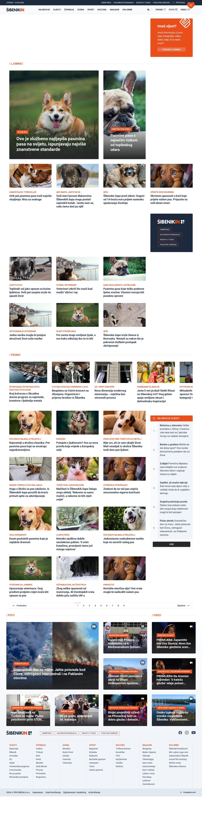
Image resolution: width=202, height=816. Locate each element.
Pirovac (39, 770)
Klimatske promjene (18, 777)
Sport (90, 9)
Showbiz (66, 748)
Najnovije (44, 9)
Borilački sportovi (97, 759)
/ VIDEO (156, 615)
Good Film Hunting (178, 759)
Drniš (38, 759)
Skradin (39, 763)
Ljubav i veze (148, 773)
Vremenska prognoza (19, 766)
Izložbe (119, 763)
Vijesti (57, 9)
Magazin (114, 9)
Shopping (146, 748)
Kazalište (120, 752)
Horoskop (146, 777)
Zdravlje (146, 756)
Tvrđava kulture (123, 748)
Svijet (12, 763)
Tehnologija (148, 759)
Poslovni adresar (168, 245)
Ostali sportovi (96, 770)
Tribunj (39, 752)
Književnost (121, 759)
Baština (119, 766)
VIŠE (171, 544)
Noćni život (68, 752)
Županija (69, 9)
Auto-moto (147, 763)
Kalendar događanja (170, 235)
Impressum (38, 792)
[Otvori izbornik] (191, 5)
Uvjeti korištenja (53, 792)
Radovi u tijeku (167, 240)
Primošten (41, 773)
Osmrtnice (165, 230)
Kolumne (127, 9)
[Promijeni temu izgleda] (150, 9)
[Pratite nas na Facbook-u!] (180, 732)
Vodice (39, 748)
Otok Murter (41, 766)
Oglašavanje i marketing (74, 792)
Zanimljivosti (148, 784)
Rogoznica (41, 777)
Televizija (67, 763)
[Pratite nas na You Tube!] (194, 733)
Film (118, 756)
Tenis (91, 766)
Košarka (93, 752)
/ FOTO (10, 615)
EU (10, 759)
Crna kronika (15, 770)
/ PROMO (14, 354)
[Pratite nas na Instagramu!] (187, 732)
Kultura (102, 9)
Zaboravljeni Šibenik (178, 756)
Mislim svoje (175, 763)
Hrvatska (13, 756)
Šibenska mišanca (177, 766)
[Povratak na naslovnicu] (15, 9)
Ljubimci (146, 780)
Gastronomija (148, 766)
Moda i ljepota (149, 752)
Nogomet (93, 748)
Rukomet (93, 756)
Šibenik (12, 752)
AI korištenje (94, 792)
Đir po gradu (15, 773)
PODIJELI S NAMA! (171, 49)
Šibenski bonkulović (178, 748)
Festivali (67, 759)
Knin (38, 756)
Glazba (66, 756)
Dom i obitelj (148, 770)
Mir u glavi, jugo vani (178, 752)
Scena (80, 9)
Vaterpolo (93, 763)
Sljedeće (181, 605)
